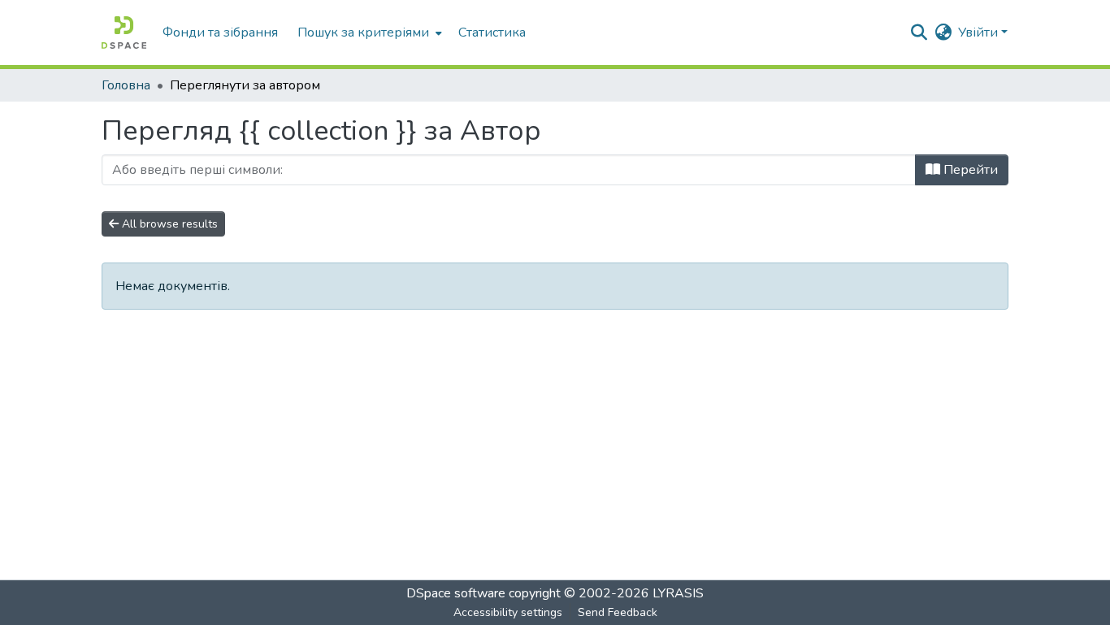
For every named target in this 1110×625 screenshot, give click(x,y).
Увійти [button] (979, 32)
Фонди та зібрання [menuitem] (220, 32)
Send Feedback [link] (617, 612)
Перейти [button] (969, 170)
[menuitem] (368, 32)
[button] (124, 32)
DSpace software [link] (455, 593)
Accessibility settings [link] (507, 612)
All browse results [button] (168, 224)
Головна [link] (126, 85)
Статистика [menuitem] (492, 32)
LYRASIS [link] (678, 593)
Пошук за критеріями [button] (363, 32)
